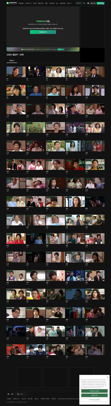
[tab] (12, 60)
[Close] (107, 377)
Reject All (94, 395)
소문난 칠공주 (12, 54)
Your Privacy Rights (94, 399)
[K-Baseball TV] (79, 3)
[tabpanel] (55, 213)
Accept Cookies (94, 391)
